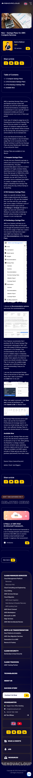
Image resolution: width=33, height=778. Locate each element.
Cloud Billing (8, 591)
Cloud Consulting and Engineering (14, 588)
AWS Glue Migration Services (13, 636)
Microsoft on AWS (10, 616)
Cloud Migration (9, 597)
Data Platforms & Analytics (12, 633)
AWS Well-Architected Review (13, 622)
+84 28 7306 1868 (12, 712)
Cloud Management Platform (13, 578)
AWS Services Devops (11, 594)
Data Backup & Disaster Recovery (15, 603)
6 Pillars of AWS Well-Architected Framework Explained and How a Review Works (15, 525)
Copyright (10, 770)
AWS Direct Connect (10, 609)
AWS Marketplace (9, 612)
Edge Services (8, 619)
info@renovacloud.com (14, 709)
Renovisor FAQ (10, 584)
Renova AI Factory (10, 642)
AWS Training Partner (11, 665)
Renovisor (8, 581)
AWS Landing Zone (11, 606)
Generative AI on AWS (11, 639)
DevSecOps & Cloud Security (13, 654)
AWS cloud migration (11, 600)
